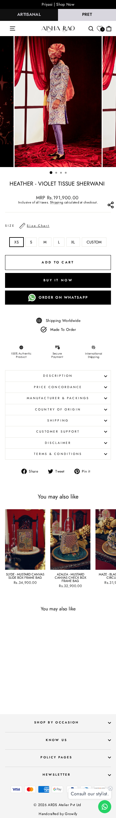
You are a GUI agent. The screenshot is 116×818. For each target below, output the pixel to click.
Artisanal (29, 14)
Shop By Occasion (56, 722)
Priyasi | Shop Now (58, 4)
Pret (87, 14)
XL (73, 242)
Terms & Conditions (58, 454)
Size (27, 225)
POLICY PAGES (56, 757)
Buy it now (58, 280)
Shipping (56, 202)
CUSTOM (94, 242)
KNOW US (56, 740)
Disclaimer (58, 443)
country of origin (58, 409)
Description (58, 375)
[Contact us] (104, 806)
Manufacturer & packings (58, 398)
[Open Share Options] (110, 206)
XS (16, 242)
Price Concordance (58, 387)
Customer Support (58, 431)
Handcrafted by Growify (58, 814)
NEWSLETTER (57, 774)
